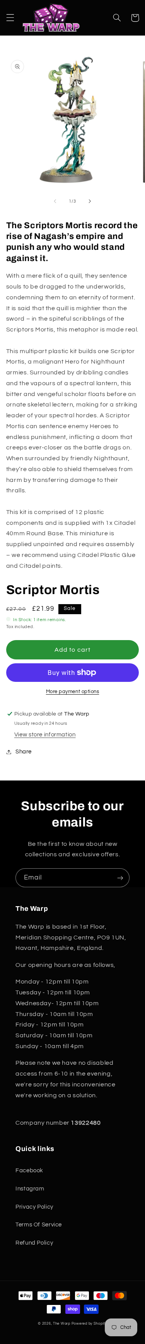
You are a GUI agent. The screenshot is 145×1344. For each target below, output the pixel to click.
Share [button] (23, 752)
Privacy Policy (34, 1207)
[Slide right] (90, 201)
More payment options (72, 691)
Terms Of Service (38, 1225)
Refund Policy (34, 1243)
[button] (10, 18)
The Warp (61, 1323)
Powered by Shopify (89, 1323)
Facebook (29, 1170)
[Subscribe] (120, 877)
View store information (45, 735)
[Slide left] (54, 201)
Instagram (29, 1189)
